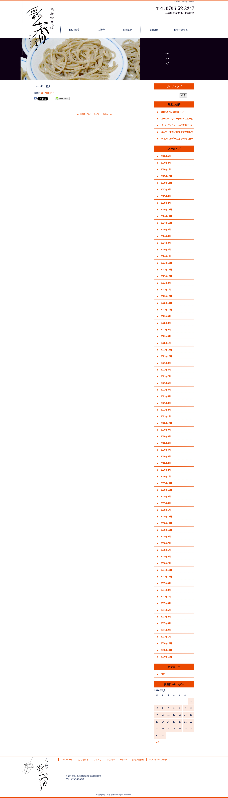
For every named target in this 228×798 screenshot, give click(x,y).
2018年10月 (166, 530)
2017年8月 (166, 590)
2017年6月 (166, 603)
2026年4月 (166, 163)
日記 (163, 674)
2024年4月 (166, 236)
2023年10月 (166, 276)
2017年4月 (166, 616)
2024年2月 (166, 249)
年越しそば (83, 114)
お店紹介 (127, 29)
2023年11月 (166, 269)
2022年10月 (166, 309)
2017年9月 (166, 583)
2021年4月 (166, 396)
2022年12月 (166, 296)
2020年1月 (166, 476)
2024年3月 (166, 243)
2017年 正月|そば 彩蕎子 (184, 2)
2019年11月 (166, 483)
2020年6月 (166, 443)
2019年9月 (166, 496)
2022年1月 (166, 343)
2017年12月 (166, 570)
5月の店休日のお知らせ (172, 112)
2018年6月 (166, 550)
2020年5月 (166, 450)
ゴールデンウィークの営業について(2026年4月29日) (177, 126)
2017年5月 (166, 610)
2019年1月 (166, 510)
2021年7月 (166, 376)
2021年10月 (166, 356)
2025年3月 (166, 196)
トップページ (47, 29)
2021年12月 (166, 349)
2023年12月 (166, 263)
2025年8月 (166, 189)
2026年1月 (166, 169)
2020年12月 (166, 423)
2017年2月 (166, 630)
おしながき (74, 29)
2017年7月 (166, 596)
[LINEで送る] (62, 98)
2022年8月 (166, 323)
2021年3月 (166, 403)
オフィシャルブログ (158, 759)
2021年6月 (166, 383)
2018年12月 (166, 516)
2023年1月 (166, 289)
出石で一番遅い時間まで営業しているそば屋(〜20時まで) (177, 133)
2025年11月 (166, 183)
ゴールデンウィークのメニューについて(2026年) (177, 119)
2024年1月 (166, 256)
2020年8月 (166, 436)
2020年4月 (166, 456)
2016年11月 (166, 650)
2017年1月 (166, 636)
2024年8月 (166, 229)
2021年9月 (166, 363)
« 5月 (156, 742)
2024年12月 (166, 209)
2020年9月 (166, 430)
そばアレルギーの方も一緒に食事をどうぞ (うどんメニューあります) (177, 139)
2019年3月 (166, 503)
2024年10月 (166, 223)
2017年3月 (166, 623)
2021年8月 (166, 369)
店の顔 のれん (103, 114)
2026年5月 (166, 156)
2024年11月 (166, 216)
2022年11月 (166, 303)
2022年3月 (166, 336)
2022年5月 (166, 329)
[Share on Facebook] (35, 98)
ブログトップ (174, 86)
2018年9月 (166, 536)
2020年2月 (166, 470)
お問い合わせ (180, 29)
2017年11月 (166, 576)
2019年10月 (166, 490)
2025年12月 (166, 176)
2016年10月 (166, 656)
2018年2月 (166, 563)
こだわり (100, 29)
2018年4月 (166, 556)
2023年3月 (166, 283)
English (154, 29)
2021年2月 (166, 410)
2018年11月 (166, 523)
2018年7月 (166, 543)
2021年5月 (166, 389)
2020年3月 (166, 463)
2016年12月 (166, 643)
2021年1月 (166, 416)
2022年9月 (166, 316)
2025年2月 (166, 203)
